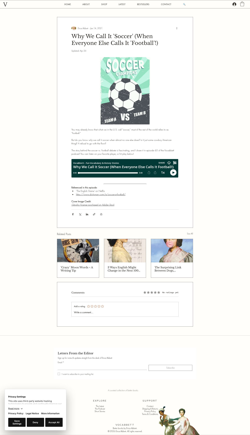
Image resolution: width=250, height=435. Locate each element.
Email (61, 362)
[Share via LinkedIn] (87, 214)
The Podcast (100, 408)
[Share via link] (94, 214)
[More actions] (177, 28)
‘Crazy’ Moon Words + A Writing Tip (77, 269)
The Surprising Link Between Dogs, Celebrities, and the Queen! (168, 269)
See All (190, 233)
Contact (150, 406)
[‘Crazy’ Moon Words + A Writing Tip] (78, 250)
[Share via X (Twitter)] (80, 214)
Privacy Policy (150, 411)
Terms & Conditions (150, 414)
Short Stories (100, 411)
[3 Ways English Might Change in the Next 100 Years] (125, 250)
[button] (242, 3)
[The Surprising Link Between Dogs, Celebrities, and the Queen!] (172, 250)
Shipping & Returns (150, 408)
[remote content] (125, 168)
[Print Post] (101, 214)
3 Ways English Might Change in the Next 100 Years (123, 269)
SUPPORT (150, 400)
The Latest (100, 406)
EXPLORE (100, 400)
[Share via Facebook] (72, 214)
